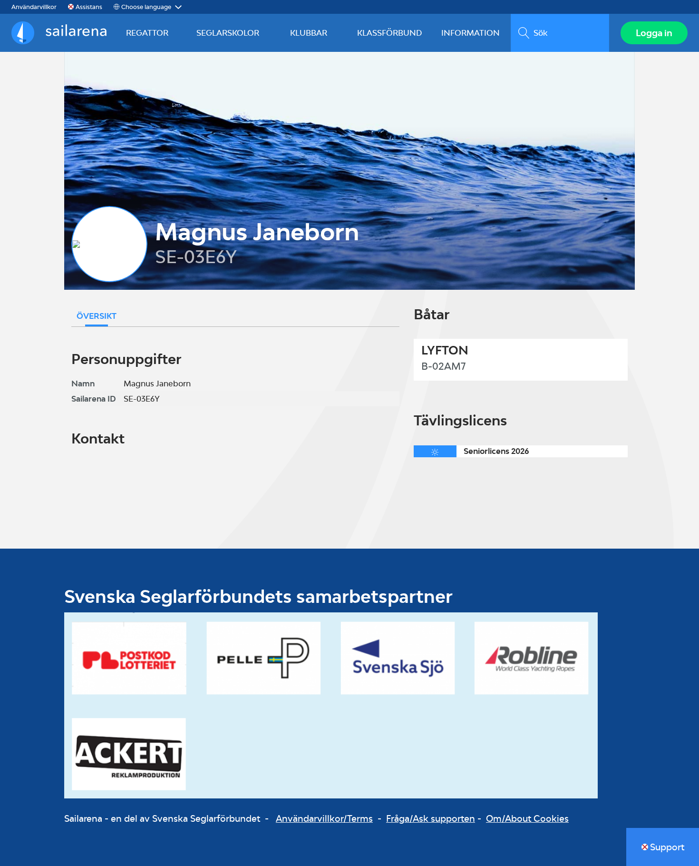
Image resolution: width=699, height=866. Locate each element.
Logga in (654, 33)
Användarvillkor (34, 6)
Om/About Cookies (527, 818)
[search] (560, 33)
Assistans (89, 6)
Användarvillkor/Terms (324, 818)
